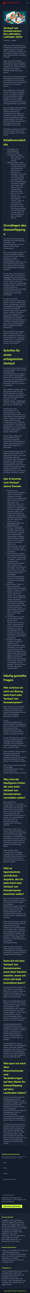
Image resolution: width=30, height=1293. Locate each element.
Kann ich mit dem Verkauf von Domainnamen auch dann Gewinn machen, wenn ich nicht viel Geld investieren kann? (18, 198)
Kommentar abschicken (12, 1206)
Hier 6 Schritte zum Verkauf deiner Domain (18, 158)
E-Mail (5, 1168)
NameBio (7, 277)
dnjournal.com (12, 525)
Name (5, 1162)
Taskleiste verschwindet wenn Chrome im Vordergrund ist (13, 1260)
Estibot (9, 279)
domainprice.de (12, 523)
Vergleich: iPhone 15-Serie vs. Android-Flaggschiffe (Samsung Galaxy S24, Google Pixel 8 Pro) (13, 1222)
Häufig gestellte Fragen (15, 162)
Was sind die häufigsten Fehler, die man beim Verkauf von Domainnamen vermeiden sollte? (18, 176)
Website (5, 1173)
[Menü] (27, 3)
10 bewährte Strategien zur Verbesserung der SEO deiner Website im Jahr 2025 (12, 1232)
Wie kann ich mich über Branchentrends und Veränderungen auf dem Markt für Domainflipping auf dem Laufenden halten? (18, 212)
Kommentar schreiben (10, 1179)
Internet (14, 40)
